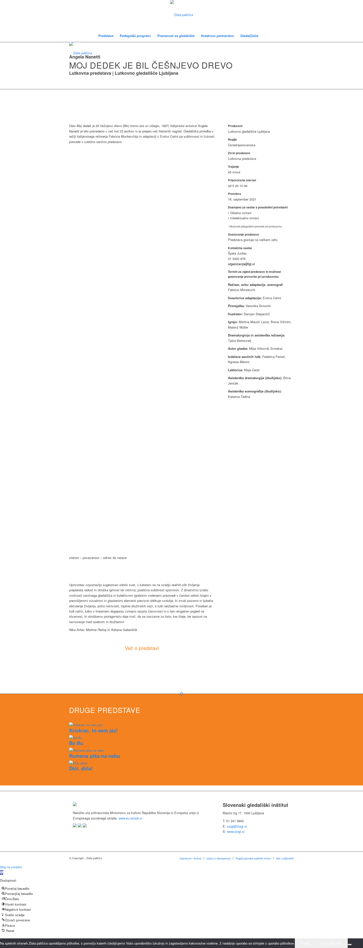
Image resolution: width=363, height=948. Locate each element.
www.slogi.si (235, 831)
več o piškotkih (331, 943)
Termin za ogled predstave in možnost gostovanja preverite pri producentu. (254, 274)
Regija (232, 139)
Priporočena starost (242, 180)
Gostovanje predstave (243, 234)
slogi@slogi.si (237, 826)
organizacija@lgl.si (241, 263)
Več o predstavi (142, 647)
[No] (350, 944)
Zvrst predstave (239, 153)
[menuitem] (106, 36)
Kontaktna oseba (240, 248)
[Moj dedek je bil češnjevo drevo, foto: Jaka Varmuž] (107, 219)
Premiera (234, 194)
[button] (1, 872)
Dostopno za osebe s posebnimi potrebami (258, 207)
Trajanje (233, 167)
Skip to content (11, 867)
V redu (305, 943)
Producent (235, 126)
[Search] (265, 36)
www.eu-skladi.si (130, 818)
